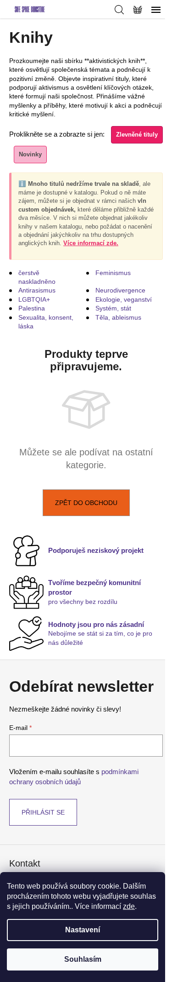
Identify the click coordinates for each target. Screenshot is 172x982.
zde (129, 906)
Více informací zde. (90, 243)
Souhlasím (82, 959)
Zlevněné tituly (137, 134)
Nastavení (82, 930)
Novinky (30, 154)
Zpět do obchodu (86, 502)
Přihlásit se (43, 812)
